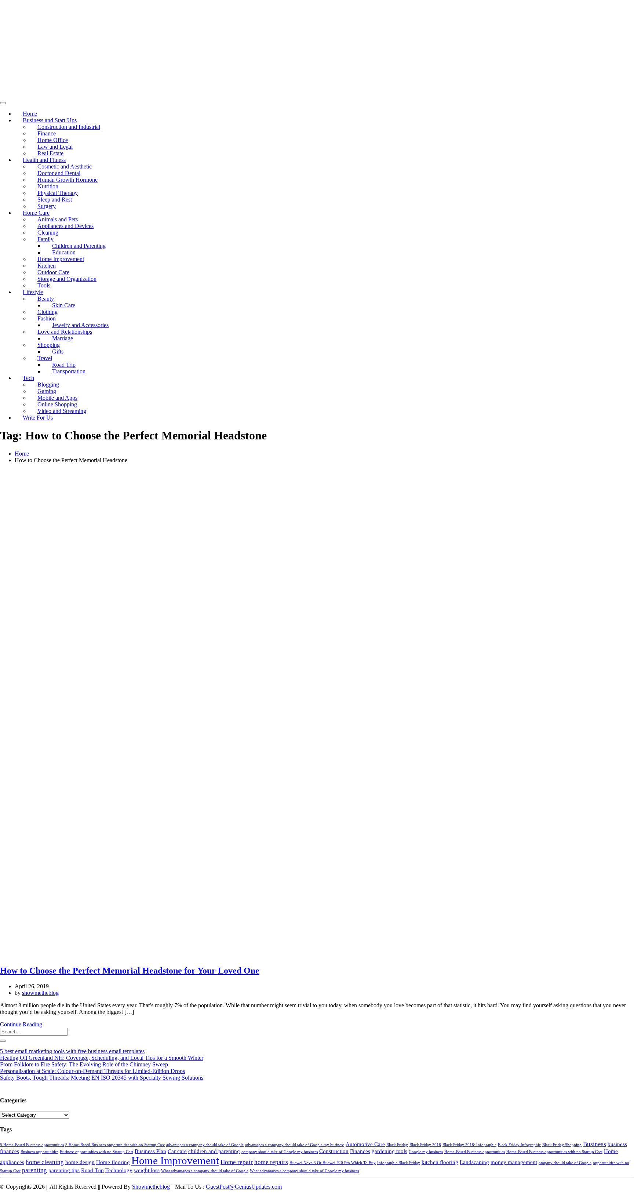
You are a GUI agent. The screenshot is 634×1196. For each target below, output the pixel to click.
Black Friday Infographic (519, 1145)
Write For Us (38, 417)
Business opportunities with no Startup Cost (96, 1152)
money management (514, 1162)
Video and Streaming (61, 411)
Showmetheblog (151, 1187)
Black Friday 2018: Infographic (469, 1145)
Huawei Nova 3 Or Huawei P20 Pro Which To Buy (332, 1163)
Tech (28, 378)
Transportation (68, 371)
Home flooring (113, 1162)
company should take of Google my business (279, 1152)
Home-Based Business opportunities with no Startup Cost (554, 1152)
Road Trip (92, 1170)
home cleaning (45, 1162)
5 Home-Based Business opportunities (32, 1145)
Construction (334, 1151)
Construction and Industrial (68, 127)
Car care (177, 1151)
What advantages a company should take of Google (204, 1171)
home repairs (271, 1162)
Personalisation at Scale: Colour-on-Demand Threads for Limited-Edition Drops (92, 1071)
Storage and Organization (66, 279)
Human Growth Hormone (67, 180)
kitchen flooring (440, 1162)
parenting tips (64, 1170)
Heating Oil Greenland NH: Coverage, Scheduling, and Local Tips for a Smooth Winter (101, 1058)
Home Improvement (175, 1160)
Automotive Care (365, 1144)
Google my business (426, 1152)
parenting (34, 1170)
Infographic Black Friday (398, 1163)
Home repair (237, 1162)
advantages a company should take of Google (205, 1145)
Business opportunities (39, 1152)
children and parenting (214, 1151)
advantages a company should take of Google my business (294, 1145)
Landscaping (474, 1162)
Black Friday (397, 1145)
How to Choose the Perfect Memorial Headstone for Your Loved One (129, 970)
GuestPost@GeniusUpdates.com (244, 1187)
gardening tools (389, 1151)
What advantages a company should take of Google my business (304, 1171)
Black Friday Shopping (562, 1145)
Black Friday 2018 (425, 1145)
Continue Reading (21, 1024)
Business (594, 1144)
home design (80, 1162)
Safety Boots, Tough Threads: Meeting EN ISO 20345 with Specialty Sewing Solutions (101, 1077)
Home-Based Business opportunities (474, 1152)
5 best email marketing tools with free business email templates (72, 1051)
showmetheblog (40, 993)
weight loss (147, 1170)
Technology (118, 1170)
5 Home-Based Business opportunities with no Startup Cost (115, 1145)
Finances (360, 1151)
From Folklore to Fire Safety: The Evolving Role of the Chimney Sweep (84, 1064)
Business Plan (150, 1151)
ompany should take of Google (565, 1163)
